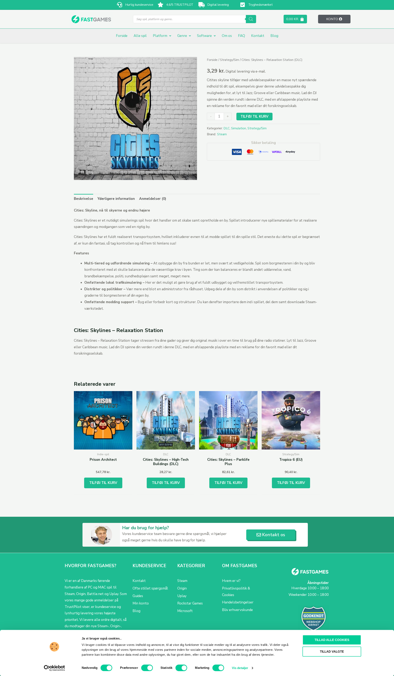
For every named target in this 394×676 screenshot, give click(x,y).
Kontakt (257, 35)
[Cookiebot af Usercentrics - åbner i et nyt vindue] (54, 668)
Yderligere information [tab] (116, 198)
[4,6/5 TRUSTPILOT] (160, 4)
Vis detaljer (240, 668)
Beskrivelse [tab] (83, 198)
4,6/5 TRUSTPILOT (179, 5)
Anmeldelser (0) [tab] (152, 198)
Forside (121, 35)
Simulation (238, 128)
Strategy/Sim (229, 60)
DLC (226, 128)
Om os (227, 35)
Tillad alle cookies (332, 640)
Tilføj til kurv (254, 116)
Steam (222, 134)
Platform (160, 35)
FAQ (241, 35)
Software (204, 35)
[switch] (147, 668)
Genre (182, 35)
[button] (162, 36)
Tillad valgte (332, 651)
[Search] (251, 19)
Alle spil (140, 35)
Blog (274, 35)
